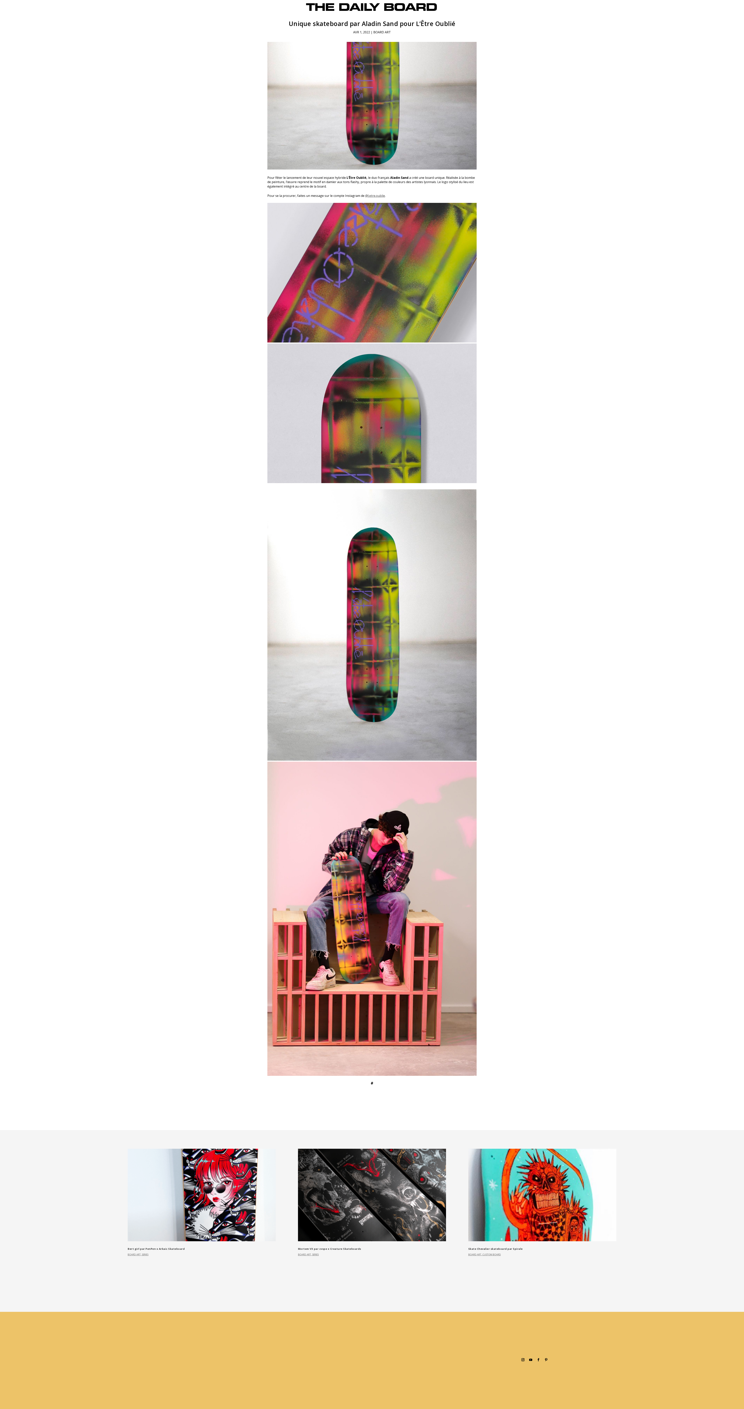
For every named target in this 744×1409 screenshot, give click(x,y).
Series (145, 1254)
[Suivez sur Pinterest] (546, 1360)
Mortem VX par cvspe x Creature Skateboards (329, 1249)
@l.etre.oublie (375, 196)
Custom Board (491, 1254)
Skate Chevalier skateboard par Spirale (495, 1249)
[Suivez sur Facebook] (538, 1360)
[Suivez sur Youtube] (531, 1360)
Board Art (382, 32)
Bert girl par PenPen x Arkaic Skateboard (156, 1249)
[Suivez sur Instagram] (523, 1360)
